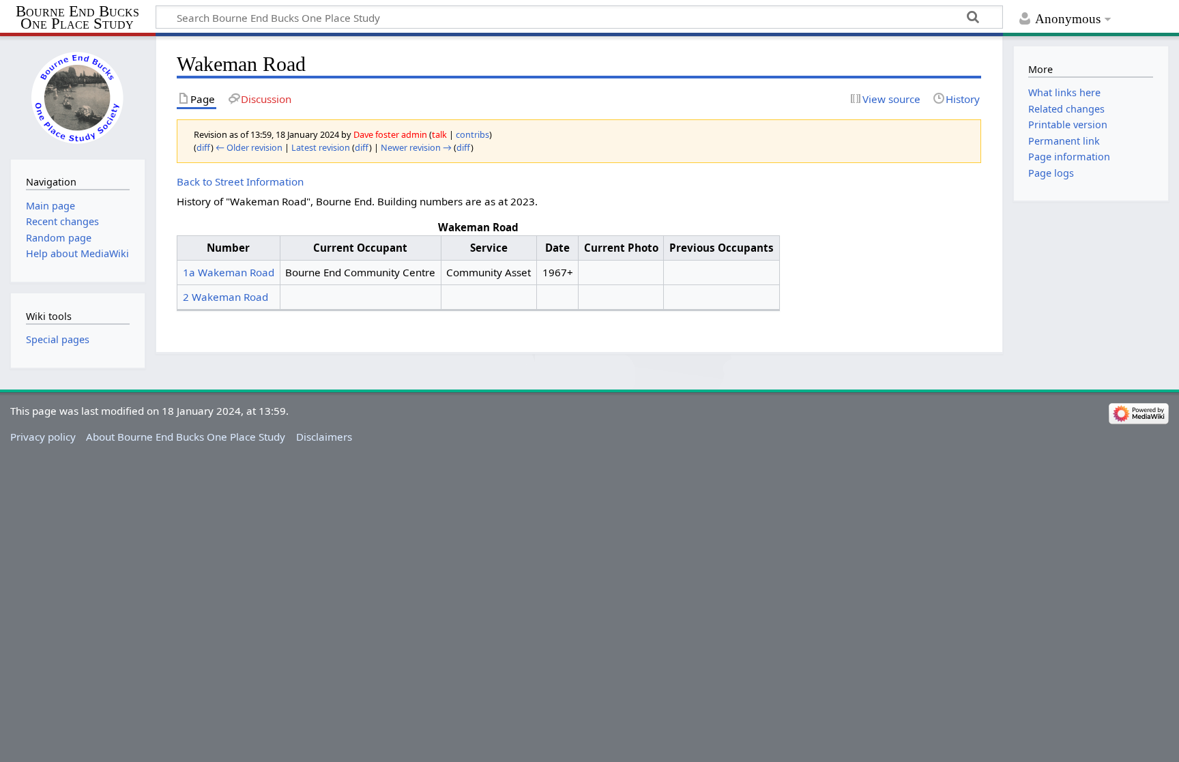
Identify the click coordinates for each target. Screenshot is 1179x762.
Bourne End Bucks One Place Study (77, 17)
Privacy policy (43, 436)
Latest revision (320, 147)
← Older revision (249, 147)
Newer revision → (416, 147)
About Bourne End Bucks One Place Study (185, 436)
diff (203, 147)
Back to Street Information (240, 181)
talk (439, 134)
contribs (472, 134)
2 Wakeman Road (225, 297)
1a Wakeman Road (228, 272)
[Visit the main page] (77, 96)
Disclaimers (324, 436)
